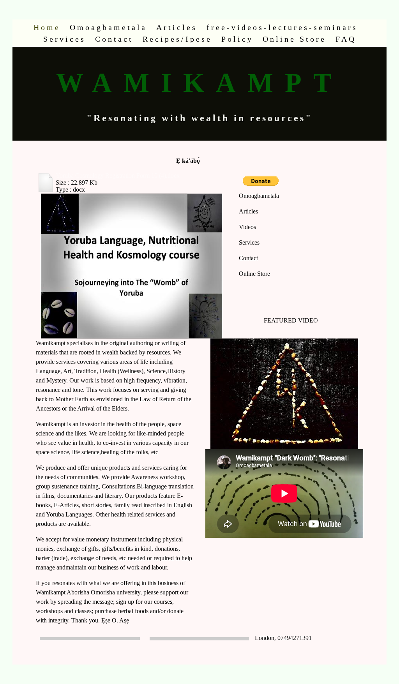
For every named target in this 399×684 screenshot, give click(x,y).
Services (64, 39)
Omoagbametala (108, 27)
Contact (114, 39)
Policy (237, 39)
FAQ (345, 39)
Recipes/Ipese (177, 39)
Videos (247, 227)
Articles (176, 27)
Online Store (294, 39)
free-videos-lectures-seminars (282, 27)
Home (47, 27)
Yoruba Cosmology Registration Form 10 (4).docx (118, 175)
